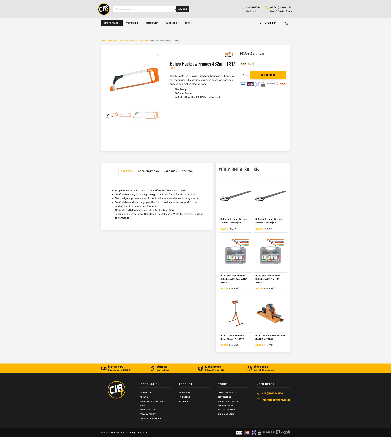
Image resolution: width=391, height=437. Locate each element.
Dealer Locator (226, 410)
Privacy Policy (148, 414)
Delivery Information (151, 401)
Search (182, 9)
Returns (183, 401)
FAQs (142, 406)
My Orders (184, 397)
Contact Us (146, 393)
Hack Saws (143, 41)
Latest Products (227, 393)
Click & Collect (148, 410)
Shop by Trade (225, 406)
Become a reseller (228, 401)
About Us (145, 397)
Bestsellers (224, 397)
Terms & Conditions (150, 418)
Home (103, 41)
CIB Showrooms (226, 414)
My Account (185, 393)
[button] (286, 23)
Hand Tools (112, 41)
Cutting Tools (124, 41)
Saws (134, 41)
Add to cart (268, 75)
